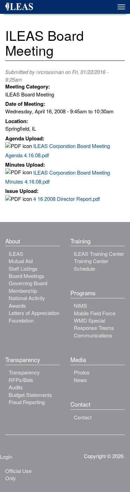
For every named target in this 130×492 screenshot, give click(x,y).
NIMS (80, 305)
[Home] (21, 7)
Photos (82, 372)
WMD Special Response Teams (94, 324)
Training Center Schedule (91, 264)
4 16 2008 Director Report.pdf (66, 198)
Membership (23, 290)
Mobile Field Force (94, 313)
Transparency (24, 372)
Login (6, 456)
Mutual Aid (21, 260)
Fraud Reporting (27, 402)
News (80, 379)
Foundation (21, 320)
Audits (16, 387)
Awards (17, 305)
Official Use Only (18, 474)
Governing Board (28, 283)
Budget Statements (30, 394)
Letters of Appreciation (34, 312)
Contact (83, 417)
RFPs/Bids (21, 379)
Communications (93, 335)
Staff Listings (23, 268)
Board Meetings (26, 275)
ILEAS (16, 253)
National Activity (27, 297)
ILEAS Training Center (99, 253)
